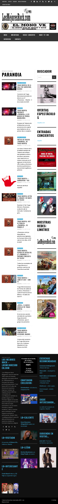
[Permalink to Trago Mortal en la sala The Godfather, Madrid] (9, 86)
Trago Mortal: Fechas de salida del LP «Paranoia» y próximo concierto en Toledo (24, 254)
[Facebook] (31, 1)
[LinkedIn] (37, 1)
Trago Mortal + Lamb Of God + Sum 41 (24, 280)
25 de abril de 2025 (26, 229)
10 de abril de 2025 (26, 260)
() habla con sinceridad (28, 424)
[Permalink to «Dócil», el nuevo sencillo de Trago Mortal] (9, 306)
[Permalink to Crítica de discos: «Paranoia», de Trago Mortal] (9, 140)
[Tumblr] (45, 1)
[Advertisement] (29, 55)
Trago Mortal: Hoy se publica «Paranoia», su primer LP (24, 224)
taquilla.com (41, 123)
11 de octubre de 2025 (27, 91)
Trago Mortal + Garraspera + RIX (23, 179)
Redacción (19, 91)
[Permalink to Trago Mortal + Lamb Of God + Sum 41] (9, 279)
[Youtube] (51, 1)
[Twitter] (48, 1)
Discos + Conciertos (22, 82)
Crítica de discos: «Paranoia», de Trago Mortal (23, 141)
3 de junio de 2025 (26, 120)
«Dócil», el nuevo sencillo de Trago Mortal (23, 307)
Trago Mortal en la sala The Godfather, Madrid (24, 87)
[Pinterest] (40, 1)
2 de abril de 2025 (26, 283)
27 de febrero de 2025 (27, 311)
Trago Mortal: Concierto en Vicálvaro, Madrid (23, 332)
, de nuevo (28, 454)
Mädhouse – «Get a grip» (47, 386)
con (28, 452)
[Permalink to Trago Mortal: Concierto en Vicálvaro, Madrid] (9, 331)
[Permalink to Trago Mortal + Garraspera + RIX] (9, 181)
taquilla (39, 140)
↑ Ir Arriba (53, 500)
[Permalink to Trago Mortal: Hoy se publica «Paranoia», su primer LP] (9, 222)
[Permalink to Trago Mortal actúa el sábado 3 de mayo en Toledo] (9, 197)
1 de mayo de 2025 (26, 202)
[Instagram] (34, 1)
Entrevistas (20, 108)
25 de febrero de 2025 (27, 336)
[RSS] (42, 1)
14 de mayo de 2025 (26, 182)
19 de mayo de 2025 (26, 145)
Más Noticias (20, 176)
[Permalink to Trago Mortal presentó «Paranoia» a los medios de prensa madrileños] (9, 111)
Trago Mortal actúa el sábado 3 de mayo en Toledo (24, 198)
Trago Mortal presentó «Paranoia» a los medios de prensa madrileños (23, 114)
